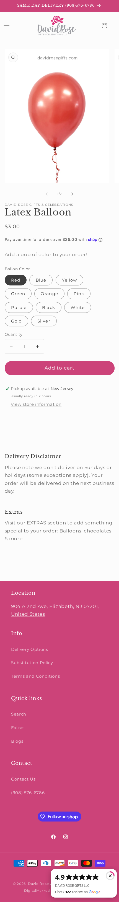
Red (15, 280)
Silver (43, 321)
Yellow (69, 280)
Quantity (14, 334)
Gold (16, 321)
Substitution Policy (32, 662)
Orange (49, 293)
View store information (36, 404)
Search (18, 714)
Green (18, 293)
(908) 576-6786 (28, 792)
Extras (18, 727)
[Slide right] (72, 194)
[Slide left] (47, 194)
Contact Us (23, 779)
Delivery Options (29, 649)
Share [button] (16, 420)
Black (48, 307)
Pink (79, 293)
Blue (41, 280)
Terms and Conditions (35, 676)
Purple (19, 307)
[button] (6, 25)
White (78, 307)
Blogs (17, 741)
